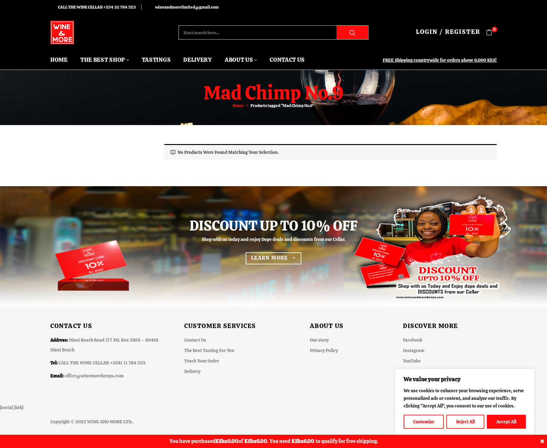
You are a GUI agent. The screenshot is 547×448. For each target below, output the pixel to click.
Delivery (192, 371)
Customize (423, 422)
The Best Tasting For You (209, 350)
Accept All (506, 422)
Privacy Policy (324, 350)
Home (238, 105)
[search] (352, 32)
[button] (491, 32)
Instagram (413, 350)
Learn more (269, 258)
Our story (319, 340)
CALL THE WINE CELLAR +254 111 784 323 (97, 7)
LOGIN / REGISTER (448, 32)
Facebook (412, 340)
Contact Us (195, 340)
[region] (464, 402)
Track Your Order (201, 361)
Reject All (465, 422)
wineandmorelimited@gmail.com (187, 7)
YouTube (412, 361)
